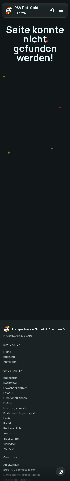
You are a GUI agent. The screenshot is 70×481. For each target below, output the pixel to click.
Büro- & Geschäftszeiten (20, 469)
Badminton (11, 378)
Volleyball (10, 443)
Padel (7, 423)
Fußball (8, 403)
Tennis (8, 433)
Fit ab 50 (9, 393)
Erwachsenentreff (15, 388)
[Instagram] (60, 471)
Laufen (8, 418)
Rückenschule (13, 428)
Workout (9, 448)
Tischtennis (11, 438)
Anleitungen (11, 464)
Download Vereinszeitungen (22, 475)
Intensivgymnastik (15, 408)
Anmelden (10, 362)
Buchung (9, 357)
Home (7, 351)
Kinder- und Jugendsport (19, 413)
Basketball (10, 383)
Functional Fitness (15, 398)
